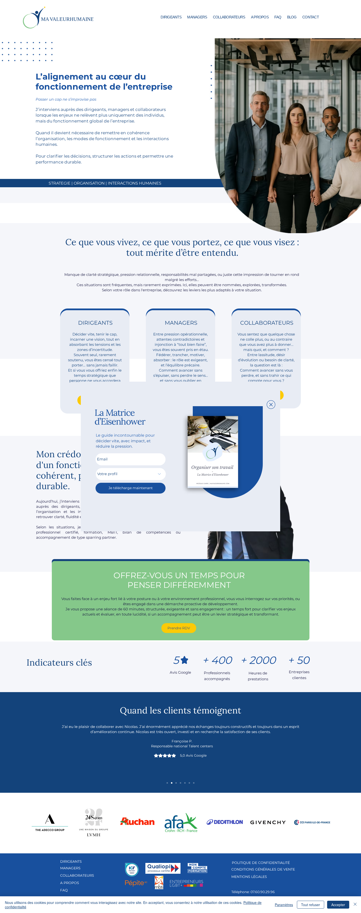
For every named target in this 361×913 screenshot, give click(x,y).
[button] (271, 404)
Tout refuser (310, 904)
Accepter (338, 904)
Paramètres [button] (284, 904)
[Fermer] (355, 904)
